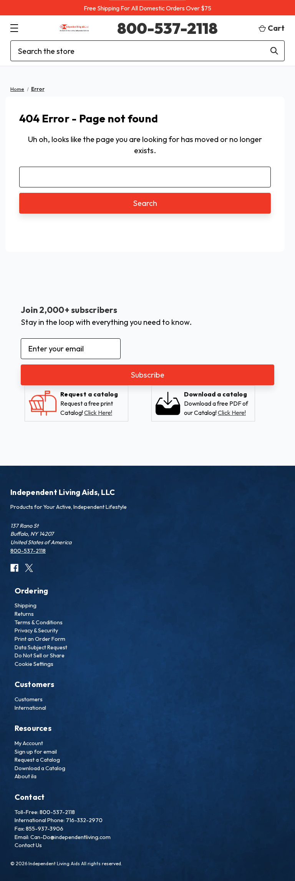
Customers (29, 699)
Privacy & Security (36, 630)
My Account (29, 743)
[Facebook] (14, 568)
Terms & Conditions (39, 622)
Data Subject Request (41, 647)
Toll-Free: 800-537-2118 (45, 812)
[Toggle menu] (14, 27)
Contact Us (28, 845)
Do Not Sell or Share (40, 655)
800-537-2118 (167, 28)
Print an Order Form (40, 638)
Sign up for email (36, 751)
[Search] (274, 50)
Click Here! (98, 412)
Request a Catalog (37, 759)
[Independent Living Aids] (74, 27)
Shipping (25, 605)
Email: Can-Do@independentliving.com (63, 837)
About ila (25, 776)
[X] (29, 568)
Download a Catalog (40, 768)
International (30, 707)
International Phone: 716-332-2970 (59, 820)
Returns (24, 613)
